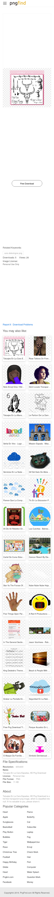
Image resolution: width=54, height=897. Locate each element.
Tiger (5, 841)
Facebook (7, 881)
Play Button (8, 831)
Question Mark (33, 876)
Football (6, 856)
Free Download (27, 183)
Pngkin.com (8, 876)
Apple (5, 816)
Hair (29, 856)
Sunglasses (8, 821)
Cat (28, 821)
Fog (28, 836)
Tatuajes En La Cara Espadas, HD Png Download (25, 358)
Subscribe (31, 826)
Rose (5, 846)
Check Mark (32, 851)
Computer (31, 866)
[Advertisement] (27, 41)
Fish (29, 861)
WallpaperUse (33, 841)
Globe (5, 866)
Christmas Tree (10, 851)
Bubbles (6, 836)
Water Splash (33, 871)
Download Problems (23, 324)
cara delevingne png (13, 253)
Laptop (30, 831)
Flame (30, 811)
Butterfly (31, 816)
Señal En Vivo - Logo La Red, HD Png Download (24, 443)
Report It (7, 324)
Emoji (29, 846)
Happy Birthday (10, 861)
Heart (5, 811)
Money (30, 881)
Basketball (7, 826)
